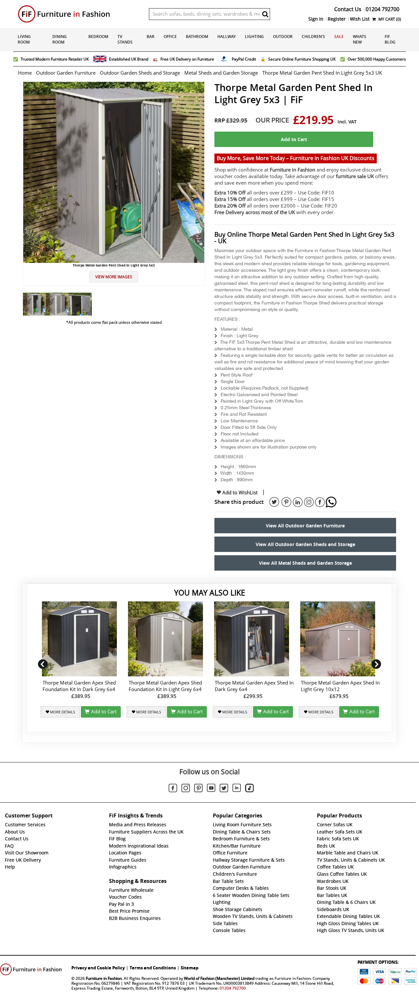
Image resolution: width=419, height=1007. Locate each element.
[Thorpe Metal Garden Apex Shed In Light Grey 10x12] (339, 638)
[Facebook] (173, 789)
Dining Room (59, 39)
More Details (62, 712)
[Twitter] (224, 789)
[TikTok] (249, 789)
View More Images (113, 276)
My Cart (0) (389, 19)
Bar (151, 36)
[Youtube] (211, 789)
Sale (339, 36)
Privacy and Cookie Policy (98, 968)
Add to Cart (294, 139)
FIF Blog (390, 39)
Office (170, 36)
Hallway (226, 36)
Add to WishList (239, 493)
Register (337, 19)
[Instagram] (185, 789)
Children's (313, 36)
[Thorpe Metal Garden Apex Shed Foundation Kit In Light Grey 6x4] (167, 638)
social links (274, 502)
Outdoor (283, 36)
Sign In (315, 19)
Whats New (359, 39)
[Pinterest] (198, 789)
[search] (265, 14)
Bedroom (98, 36)
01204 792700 (233, 988)
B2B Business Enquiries (135, 918)
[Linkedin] (236, 789)
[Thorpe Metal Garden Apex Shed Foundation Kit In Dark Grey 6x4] (80, 638)
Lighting (254, 36)
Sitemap (189, 968)
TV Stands (125, 39)
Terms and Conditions (153, 968)
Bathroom (197, 36)
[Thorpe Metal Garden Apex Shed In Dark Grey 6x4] (253, 638)
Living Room (24, 39)
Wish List (360, 19)
